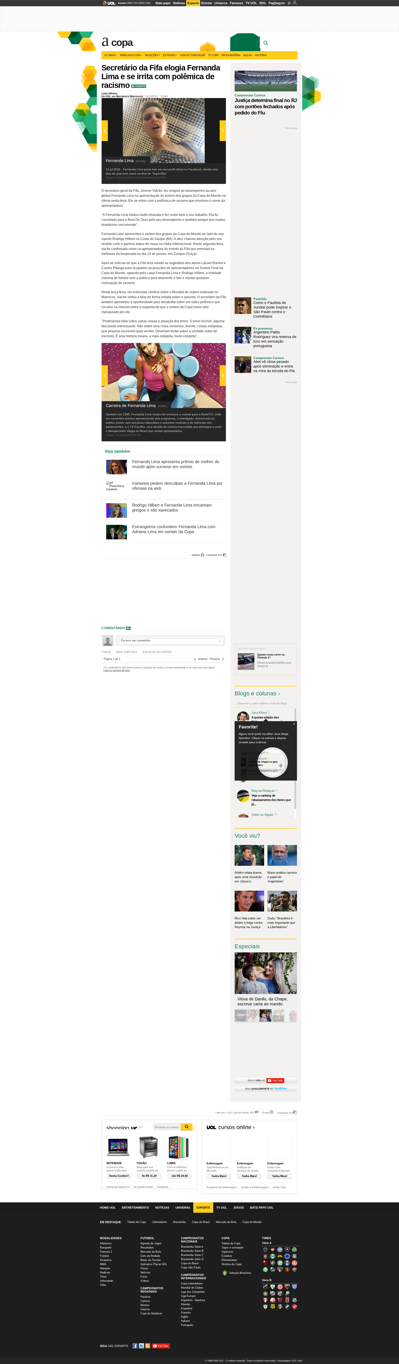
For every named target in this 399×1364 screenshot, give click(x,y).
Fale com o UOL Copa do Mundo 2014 (235, 1112)
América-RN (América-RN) (280, 1286)
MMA (103, 1264)
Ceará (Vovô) (280, 1293)
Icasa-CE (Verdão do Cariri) (294, 1293)
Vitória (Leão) (294, 1269)
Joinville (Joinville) (265, 1300)
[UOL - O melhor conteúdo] (108, 4)
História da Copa (231, 1264)
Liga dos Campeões (193, 1291)
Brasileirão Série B (192, 1250)
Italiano (185, 1320)
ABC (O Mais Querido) (265, 1286)
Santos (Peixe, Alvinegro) (272, 1269)
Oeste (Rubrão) (280, 1300)
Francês (186, 1312)
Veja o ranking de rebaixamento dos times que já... (271, 800)
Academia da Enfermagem (222, 1187)
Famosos (236, 3)
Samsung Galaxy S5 (117, 1187)
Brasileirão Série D (192, 1259)
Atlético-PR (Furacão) (272, 1249)
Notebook (162, 1187)
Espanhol (186, 1308)
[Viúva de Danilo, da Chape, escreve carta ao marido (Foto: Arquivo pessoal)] (266, 1021)
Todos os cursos (283, 1128)
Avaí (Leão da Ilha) (294, 1286)
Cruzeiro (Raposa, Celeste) (287, 1256)
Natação (105, 1268)
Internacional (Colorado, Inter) (294, 1262)
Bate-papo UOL (262, 1207)
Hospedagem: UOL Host (289, 1360)
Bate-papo (163, 3)
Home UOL (108, 1207)
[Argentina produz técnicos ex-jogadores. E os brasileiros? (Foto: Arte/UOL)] (278, 1021)
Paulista (145, 1296)
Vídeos (144, 1280)
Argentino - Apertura (193, 1300)
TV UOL (251, 3)
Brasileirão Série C (192, 1255)
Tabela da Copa (130, 55)
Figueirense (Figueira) (294, 1256)
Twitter (142, 1345)
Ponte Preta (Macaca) (294, 1300)
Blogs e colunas (255, 693)
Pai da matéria (231, 55)
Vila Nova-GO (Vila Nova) (294, 1306)
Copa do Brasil (201, 1222)
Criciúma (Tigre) (280, 1256)
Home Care (279, 1187)
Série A (266, 1243)
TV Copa (213, 55)
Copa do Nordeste (151, 1313)
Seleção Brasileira (240, 1272)
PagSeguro (277, 3)
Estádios (169, 55)
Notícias (179, 3)
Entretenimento (135, 1207)
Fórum (144, 1268)
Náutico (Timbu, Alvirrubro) (272, 1300)
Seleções (151, 55)
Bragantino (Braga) (272, 1293)
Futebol (104, 1255)
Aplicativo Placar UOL (153, 1264)
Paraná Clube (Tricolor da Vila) (287, 1300)
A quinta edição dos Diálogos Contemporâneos (270, 719)
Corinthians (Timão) (265, 1256)
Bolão (248, 55)
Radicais (105, 1272)
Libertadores (159, 1222)
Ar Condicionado (143, 1187)
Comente (140, 86)
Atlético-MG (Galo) (265, 1249)
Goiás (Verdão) (280, 1262)
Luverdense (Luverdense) (287, 1293)
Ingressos (227, 1251)
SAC (148, 3)
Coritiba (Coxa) (272, 1256)
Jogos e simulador (233, 1247)
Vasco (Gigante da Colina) (287, 1306)
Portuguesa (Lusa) (265, 1306)
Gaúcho (145, 1309)
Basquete (105, 1247)
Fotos (143, 1276)
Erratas (266, 1112)
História (261, 55)
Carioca (145, 1301)
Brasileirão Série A (192, 1246)
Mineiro (144, 1305)
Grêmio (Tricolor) (287, 1262)
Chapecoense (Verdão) (294, 1249)
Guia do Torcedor (192, 55)
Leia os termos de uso (116, 670)
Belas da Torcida (150, 1260)
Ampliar (212, 103)
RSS (148, 1345)
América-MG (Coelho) (272, 1286)
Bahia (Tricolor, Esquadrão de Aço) (280, 1249)
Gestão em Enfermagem (254, 1187)
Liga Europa (188, 1296)
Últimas (110, 55)
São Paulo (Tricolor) (280, 1269)
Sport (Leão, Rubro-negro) (287, 1269)
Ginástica (105, 1260)
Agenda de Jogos (150, 1243)
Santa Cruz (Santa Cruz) (280, 1306)
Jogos (238, 1207)
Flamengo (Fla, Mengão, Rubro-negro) (265, 1262)
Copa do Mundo (252, 1222)
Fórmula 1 (106, 1251)
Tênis (103, 1276)
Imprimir (196, 555)
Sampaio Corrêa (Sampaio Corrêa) (272, 1306)
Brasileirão (179, 1222)
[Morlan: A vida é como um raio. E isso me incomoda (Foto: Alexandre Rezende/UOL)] (290, 1021)
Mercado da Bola (226, 1222)
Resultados (147, 1247)
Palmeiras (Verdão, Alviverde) (265, 1269)
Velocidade (106, 1280)
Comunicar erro (214, 555)
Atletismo (105, 1243)
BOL (263, 3)
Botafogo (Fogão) (287, 1249)
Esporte (193, 3)
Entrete (206, 3)
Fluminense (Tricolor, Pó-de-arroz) (272, 1262)
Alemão (185, 1304)
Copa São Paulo (191, 1267)
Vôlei (103, 1285)
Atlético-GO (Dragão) (287, 1286)
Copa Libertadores (192, 1283)
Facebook (135, 1345)
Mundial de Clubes (192, 1287)
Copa (121, 42)
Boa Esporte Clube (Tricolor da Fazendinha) (265, 1293)
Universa (220, 3)
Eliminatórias (229, 1260)
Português (187, 1325)
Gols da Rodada (150, 1255)
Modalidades (111, 1238)
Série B (266, 1280)
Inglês (184, 1316)
